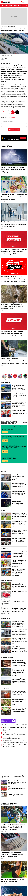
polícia (8, 117)
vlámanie (13, 117)
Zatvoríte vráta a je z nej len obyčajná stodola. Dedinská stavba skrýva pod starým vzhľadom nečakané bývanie (19, 680)
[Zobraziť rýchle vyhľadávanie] (23, 5)
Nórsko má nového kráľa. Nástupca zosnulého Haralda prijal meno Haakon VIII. (19, 484)
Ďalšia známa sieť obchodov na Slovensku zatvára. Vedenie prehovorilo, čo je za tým (17, 788)
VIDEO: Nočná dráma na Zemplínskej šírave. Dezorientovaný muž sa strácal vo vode (18, 502)
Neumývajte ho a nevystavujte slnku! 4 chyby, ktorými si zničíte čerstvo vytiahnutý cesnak (19, 710)
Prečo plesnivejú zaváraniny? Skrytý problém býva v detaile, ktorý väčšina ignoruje (19, 692)
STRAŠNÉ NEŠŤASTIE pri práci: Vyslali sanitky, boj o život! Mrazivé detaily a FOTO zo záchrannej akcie (14, 733)
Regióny (9, 26)
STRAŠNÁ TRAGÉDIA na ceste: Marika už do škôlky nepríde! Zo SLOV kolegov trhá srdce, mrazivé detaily (15, 741)
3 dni (16, 725)
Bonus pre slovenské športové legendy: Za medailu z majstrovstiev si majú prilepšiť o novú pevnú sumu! (19, 554)
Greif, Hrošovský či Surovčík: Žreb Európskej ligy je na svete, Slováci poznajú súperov (19, 540)
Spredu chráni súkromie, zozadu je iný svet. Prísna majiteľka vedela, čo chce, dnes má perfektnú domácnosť (18, 672)
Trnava (10, 5)
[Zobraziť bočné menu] (26, 5)
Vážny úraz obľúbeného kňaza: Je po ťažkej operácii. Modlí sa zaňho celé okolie (14, 745)
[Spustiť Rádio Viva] (8, 719)
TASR (6, 58)
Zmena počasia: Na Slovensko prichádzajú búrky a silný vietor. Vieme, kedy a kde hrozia (17, 782)
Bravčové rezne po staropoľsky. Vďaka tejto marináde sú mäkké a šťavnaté (19, 601)
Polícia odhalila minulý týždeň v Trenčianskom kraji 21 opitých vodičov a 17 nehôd (19, 395)
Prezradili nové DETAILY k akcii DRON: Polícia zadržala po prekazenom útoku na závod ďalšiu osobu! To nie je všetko (19, 632)
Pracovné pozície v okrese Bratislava (9, 422)
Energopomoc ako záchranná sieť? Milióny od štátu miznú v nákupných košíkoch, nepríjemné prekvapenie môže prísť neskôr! (19, 563)
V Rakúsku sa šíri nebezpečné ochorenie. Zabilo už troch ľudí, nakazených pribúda (19, 493)
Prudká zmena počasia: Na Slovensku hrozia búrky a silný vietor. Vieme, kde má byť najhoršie (14, 737)
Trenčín (15, 5)
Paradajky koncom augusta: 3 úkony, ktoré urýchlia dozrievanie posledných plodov (19, 702)
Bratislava (5, 5)
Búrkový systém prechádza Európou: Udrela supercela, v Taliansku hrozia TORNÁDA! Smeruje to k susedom (19, 624)
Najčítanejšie (5, 725)
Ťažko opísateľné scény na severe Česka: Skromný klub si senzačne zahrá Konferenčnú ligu (19, 516)
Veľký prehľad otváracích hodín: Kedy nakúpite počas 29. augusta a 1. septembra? (16, 794)
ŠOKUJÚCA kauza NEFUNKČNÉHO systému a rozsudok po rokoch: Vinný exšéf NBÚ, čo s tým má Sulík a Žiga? (19, 650)
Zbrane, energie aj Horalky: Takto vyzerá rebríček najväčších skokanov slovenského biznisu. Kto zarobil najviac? (18, 572)
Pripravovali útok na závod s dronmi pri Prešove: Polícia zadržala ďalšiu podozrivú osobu (19, 477)
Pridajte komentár (14, 129)
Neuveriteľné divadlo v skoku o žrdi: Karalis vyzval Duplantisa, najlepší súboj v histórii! (19, 532)
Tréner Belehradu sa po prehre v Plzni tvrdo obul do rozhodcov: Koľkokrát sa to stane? (19, 524)
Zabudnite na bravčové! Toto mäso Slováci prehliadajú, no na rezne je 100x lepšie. (19, 609)
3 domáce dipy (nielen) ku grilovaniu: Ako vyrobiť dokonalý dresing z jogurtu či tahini (19, 585)
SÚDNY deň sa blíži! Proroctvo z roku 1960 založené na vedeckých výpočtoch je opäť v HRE (19, 641)
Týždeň (24, 725)
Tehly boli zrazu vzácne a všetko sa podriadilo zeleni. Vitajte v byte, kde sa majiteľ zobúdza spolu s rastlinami (19, 663)
